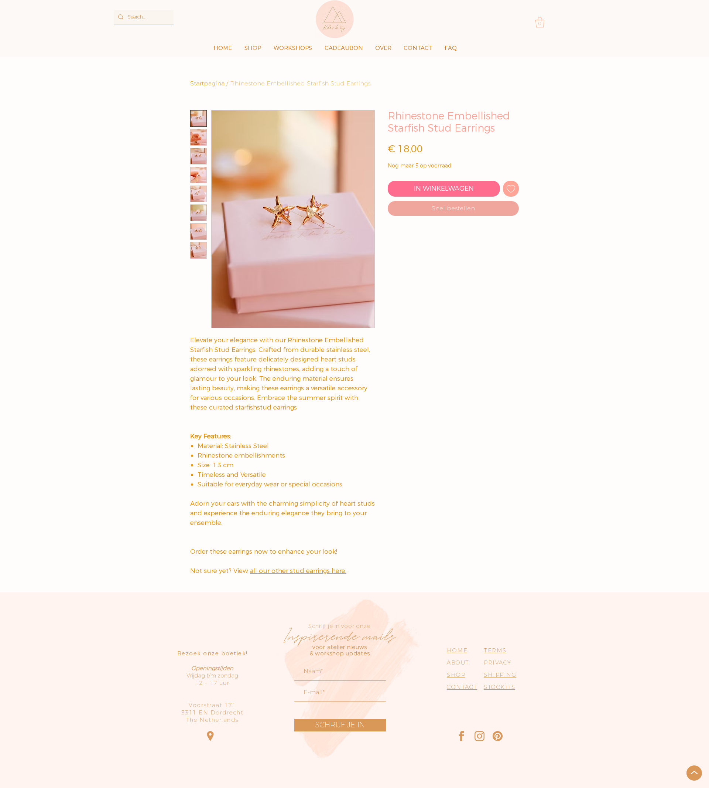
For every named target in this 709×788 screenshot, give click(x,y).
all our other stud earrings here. (298, 571)
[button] (539, 22)
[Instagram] (479, 736)
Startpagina (207, 83)
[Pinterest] (498, 736)
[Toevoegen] (511, 189)
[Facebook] (461, 736)
